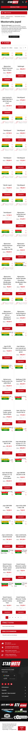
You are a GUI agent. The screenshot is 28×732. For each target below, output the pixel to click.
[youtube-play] (11, 684)
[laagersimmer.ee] (6, 718)
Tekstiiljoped (21, 97)
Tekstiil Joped (7, 185)
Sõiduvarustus (9, 16)
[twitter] (5, 684)
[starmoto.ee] (13, 2)
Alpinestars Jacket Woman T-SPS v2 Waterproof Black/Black (7, 315)
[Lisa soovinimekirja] (12, 53)
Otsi (23, 2)
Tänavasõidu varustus (19, 16)
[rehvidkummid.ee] (21, 718)
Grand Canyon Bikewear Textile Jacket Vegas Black (21, 600)
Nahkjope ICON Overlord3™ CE (21, 380)
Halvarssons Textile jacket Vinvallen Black (7, 381)
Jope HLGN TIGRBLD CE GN (7, 347)
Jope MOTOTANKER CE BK (7, 443)
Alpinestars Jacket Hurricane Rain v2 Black (7, 68)
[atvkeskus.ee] (20, 707)
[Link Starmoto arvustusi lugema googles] (9, 681)
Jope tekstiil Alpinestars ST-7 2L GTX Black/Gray (21, 443)
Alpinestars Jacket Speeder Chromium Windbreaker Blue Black (20, 280)
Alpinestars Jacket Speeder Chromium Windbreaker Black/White (7, 280)
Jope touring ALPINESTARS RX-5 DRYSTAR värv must (7, 100)
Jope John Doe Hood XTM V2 (20, 411)
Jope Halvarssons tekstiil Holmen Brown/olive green (21, 349)
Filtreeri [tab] (6, 43)
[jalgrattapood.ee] (20, 713)
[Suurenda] (10, 76)
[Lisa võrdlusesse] (12, 55)
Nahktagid (21, 66)
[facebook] (3, 684)
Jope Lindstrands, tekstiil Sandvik (7, 536)
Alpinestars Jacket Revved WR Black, (20, 214)
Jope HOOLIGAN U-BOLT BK (21, 507)
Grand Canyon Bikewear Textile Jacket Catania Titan (7, 600)
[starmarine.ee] (7, 713)
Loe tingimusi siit (12, 729)
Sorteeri (16, 48)
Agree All (21, 728)
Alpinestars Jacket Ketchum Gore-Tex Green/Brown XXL (7, 246)
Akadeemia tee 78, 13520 (8, 669)
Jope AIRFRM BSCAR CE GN (20, 474)
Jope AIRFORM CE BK (7, 507)
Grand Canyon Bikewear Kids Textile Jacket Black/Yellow (7, 567)
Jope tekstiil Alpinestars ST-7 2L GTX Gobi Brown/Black (7, 475)
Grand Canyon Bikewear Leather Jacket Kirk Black (20, 566)
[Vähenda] (4, 76)
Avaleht (3, 16)
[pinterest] (8, 684)
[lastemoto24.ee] (7, 707)
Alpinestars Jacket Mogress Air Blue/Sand (21, 313)
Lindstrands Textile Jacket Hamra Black (7, 412)
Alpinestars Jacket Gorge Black (21, 246)
